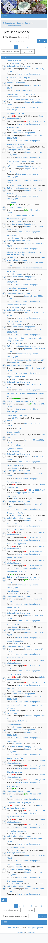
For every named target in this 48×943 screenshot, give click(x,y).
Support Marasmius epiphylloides (20, 803)
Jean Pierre (16, 343)
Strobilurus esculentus (16, 127)
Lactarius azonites (14, 674)
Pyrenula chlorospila (15, 448)
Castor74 (16, 398)
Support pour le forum (16, 207)
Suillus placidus (13, 624)
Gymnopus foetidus (15, 881)
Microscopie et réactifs (16, 82)
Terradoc (15, 63)
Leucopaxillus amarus (16, 847)
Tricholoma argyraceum (16, 543)
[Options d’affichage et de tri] (4, 900)
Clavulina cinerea (14, 864)
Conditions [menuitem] (30, 932)
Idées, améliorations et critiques (29, 268)
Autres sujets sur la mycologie (19, 365)
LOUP (14, 418)
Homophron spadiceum (16, 831)
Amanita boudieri (14, 235)
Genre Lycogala (13, 432)
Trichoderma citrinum (15, 529)
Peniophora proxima (15, 113)
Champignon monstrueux (17, 415)
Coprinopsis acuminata (16, 377)
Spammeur (11, 202)
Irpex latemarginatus (15, 817)
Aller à (42, 916)
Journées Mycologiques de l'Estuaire (21, 94)
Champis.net (12, 928)
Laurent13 (16, 850)
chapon (15, 97)
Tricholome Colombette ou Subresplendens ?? (25, 360)
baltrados (14, 710)
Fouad (14, 80)
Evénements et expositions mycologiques (23, 99)
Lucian (14, 468)
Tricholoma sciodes (14, 557)
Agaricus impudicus (15, 658)
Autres (9, 420)
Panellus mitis (12, 271)
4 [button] (27, 47)
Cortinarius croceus (15, 321)
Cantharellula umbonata (16, 724)
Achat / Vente (12, 713)
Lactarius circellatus (15, 758)
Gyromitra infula (13, 786)
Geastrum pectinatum (16, 513)
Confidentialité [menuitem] (19, 932)
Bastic (14, 379)
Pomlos (13, 257)
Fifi (13, 116)
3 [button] (23, 47)
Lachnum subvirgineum (16, 61)
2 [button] (20, 47)
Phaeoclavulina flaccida (16, 305)
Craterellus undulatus (15, 641)
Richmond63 (17, 130)
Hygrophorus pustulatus (17, 288)
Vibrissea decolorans (15, 144)
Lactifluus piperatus (15, 465)
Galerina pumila (13, 741)
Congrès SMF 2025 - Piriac (17, 572)
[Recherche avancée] (44, 41)
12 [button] (41, 47)
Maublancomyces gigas (16, 219)
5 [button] (31, 47)
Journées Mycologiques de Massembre (22, 161)
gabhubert (14, 362)
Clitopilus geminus (14, 772)
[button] (12, 47)
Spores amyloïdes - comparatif (19, 77)
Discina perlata (13, 496)
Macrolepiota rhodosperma (18, 591)
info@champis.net (35, 928)
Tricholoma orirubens (15, 608)
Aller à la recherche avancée (15, 37)
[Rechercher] (39, 41)
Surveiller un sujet (14, 482)
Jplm (12, 204)
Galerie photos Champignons (19, 66)
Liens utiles (20, 445)
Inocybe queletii (13, 688)
